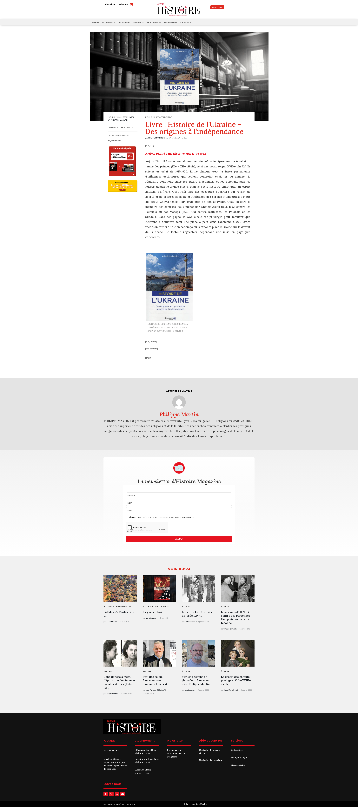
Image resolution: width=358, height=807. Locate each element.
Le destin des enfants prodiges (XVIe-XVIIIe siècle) (236, 680)
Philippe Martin (155, 138)
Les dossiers (170, 22)
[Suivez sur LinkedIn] (117, 794)
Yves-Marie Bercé (231, 690)
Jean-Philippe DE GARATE (156, 690)
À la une (186, 607)
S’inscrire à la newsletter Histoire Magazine (177, 753)
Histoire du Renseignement (117, 607)
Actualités (107, 22)
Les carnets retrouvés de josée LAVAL (197, 613)
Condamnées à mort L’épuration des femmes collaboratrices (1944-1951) (119, 682)
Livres (131, 117)
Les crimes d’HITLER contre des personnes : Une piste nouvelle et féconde (236, 617)
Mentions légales (199, 804)
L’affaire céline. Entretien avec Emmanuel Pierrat (155, 680)
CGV (186, 804)
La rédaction (112, 621)
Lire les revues (111, 750)
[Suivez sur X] (111, 794)
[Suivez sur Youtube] (122, 794)
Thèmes (137, 22)
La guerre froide (154, 612)
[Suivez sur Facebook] (105, 794)
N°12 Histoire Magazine (118, 120)
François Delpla (230, 629)
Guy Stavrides (112, 693)
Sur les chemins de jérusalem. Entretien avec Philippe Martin (196, 680)
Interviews (124, 22)
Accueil (95, 22)
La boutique (109, 4)
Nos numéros (154, 22)
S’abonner (124, 4)
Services (184, 22)
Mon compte (217, 7)
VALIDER (179, 538)
